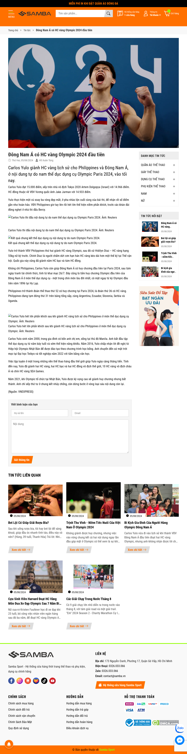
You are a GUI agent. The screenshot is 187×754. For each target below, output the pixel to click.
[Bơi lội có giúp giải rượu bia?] (150, 242)
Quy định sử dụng (18, 728)
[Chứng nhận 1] (137, 722)
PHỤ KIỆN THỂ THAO (153, 186)
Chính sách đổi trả (19, 709)
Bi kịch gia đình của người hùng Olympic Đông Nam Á (146, 525)
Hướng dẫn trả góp (77, 709)
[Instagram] (19, 681)
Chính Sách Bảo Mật (20, 722)
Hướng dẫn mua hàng (79, 703)
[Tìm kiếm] (108, 13)
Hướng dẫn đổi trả (77, 716)
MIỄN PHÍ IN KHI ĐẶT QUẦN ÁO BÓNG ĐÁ (93, 3)
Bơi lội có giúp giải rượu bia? (28, 523)
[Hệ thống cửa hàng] (128, 14)
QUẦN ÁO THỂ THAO (153, 165)
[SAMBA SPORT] (34, 13)
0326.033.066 (117, 666)
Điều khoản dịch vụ (77, 728)
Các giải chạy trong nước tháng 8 (88, 599)
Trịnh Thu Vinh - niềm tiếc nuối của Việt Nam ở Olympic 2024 (93, 525)
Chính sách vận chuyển (21, 716)
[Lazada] (36, 681)
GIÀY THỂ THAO (150, 172)
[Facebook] (11, 681)
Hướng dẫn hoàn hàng (79, 722)
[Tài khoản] (151, 13)
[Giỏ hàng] (171, 13)
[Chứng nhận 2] (165, 722)
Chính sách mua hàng (21, 703)
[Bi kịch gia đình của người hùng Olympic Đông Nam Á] (150, 271)
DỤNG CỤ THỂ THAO (153, 179)
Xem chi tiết (19, 550)
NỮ (143, 200)
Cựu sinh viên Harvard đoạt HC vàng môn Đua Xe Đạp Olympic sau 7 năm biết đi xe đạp (35, 601)
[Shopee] (28, 681)
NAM (144, 193)
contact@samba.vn (114, 676)
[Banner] (159, 316)
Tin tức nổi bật (151, 216)
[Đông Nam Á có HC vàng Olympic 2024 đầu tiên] (150, 226)
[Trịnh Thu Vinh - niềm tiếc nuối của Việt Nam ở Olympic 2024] (150, 257)
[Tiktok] (44, 681)
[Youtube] (52, 681)
